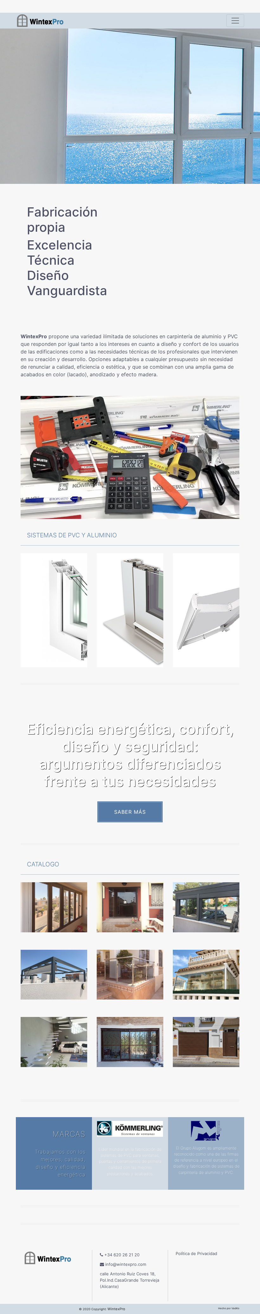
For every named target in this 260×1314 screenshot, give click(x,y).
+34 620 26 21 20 (121, 1254)
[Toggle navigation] (235, 20)
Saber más (130, 812)
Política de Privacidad (196, 1253)
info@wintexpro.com (125, 1264)
